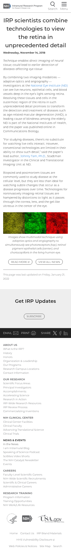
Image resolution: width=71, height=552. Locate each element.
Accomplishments (14, 391)
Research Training (17, 493)
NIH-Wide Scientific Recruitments (24, 478)
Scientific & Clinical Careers (19, 482)
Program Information (16, 497)
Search (57, 546)
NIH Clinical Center (18, 417)
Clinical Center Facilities (18, 421)
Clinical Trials (11, 433)
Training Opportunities (17, 501)
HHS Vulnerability (35, 539)
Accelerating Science (16, 395)
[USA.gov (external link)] (50, 518)
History (7, 353)
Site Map (45, 546)
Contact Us (27, 533)
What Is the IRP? (13, 348)
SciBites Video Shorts (16, 456)
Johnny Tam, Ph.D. (33, 156)
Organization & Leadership (20, 360)
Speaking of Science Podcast (21, 452)
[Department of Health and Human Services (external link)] (12, 518)
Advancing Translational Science (23, 429)
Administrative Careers (17, 486)
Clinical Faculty (12, 425)
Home (14, 533)
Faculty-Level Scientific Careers (22, 474)
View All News (49, 261)
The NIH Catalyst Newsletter (21, 460)
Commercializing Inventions (21, 411)
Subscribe (34, 316)
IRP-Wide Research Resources (22, 403)
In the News (10, 444)
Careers (9, 470)
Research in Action (15, 399)
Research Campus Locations (21, 368)
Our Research (14, 379)
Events (7, 464)
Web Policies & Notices (23, 546)
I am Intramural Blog (16, 448)
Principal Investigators (17, 387)
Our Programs (12, 364)
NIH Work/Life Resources (19, 505)
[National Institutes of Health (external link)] (27, 518)
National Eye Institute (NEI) (49, 85)
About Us (10, 344)
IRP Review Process (15, 407)
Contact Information (16, 372)
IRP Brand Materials (49, 533)
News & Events (14, 440)
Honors (7, 357)
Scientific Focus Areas (16, 383)
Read (21, 262)
